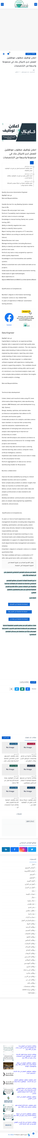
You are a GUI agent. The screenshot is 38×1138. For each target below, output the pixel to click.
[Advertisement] (19, 30)
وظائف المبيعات (30, 953)
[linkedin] (6, 849)
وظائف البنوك (31, 924)
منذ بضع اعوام (28, 166)
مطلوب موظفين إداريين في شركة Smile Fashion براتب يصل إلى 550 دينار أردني (25, 1115)
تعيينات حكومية (30, 894)
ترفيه (33, 891)
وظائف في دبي (30, 980)
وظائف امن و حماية (29, 970)
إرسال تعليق (30, 821)
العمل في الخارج (30, 884)
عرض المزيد (6, 737)
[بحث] (2, 4)
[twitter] (32, 849)
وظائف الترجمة (30, 927)
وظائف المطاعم (30, 960)
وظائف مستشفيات (29, 986)
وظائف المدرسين (30, 956)
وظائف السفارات (30, 943)
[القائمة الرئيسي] (35, 4)
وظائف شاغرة (30, 973)
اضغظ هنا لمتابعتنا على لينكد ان (19, 619)
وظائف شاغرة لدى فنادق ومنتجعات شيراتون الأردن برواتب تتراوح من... (28, 759)
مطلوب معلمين (30, 910)
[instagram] (23, 849)
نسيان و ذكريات (30, 917)
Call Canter (31, 993)
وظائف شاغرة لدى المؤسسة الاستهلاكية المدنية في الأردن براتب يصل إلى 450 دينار (25, 1047)
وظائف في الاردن (31, 54)
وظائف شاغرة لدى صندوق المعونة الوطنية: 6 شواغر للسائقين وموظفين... (28, 780)
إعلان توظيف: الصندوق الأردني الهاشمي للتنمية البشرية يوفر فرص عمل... (10, 759)
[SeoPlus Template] (29, 1135)
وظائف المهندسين (29, 963)
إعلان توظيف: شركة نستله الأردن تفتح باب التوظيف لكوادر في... (28, 802)
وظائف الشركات (30, 947)
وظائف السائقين (30, 940)
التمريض (32, 874)
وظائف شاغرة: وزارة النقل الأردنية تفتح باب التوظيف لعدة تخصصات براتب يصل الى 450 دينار (26, 1056)
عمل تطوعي (31, 904)
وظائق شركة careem (28, 989)
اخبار (33, 864)
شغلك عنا (11, 1134)
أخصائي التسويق (30, 867)
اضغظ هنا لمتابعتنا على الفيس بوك (17, 611)
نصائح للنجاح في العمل (28, 920)
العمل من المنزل (30, 887)
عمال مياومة (31, 900)
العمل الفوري (31, 881)
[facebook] (15, 849)
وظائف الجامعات (30, 933)
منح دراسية (31, 914)
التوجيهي (32, 877)
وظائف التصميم (30, 930)
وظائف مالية (31, 983)
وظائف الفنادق (30, 950)
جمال (33, 897)
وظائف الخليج (31, 937)
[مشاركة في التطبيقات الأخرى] (11, 689)
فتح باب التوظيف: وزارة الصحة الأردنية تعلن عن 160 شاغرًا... (11, 780)
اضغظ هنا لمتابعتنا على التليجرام (19, 604)
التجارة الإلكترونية (29, 871)
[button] (27, 689)
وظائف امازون (30, 966)
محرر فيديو (31, 907)
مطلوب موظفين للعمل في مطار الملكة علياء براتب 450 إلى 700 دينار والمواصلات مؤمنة (26, 1064)
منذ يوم (33, 754)
